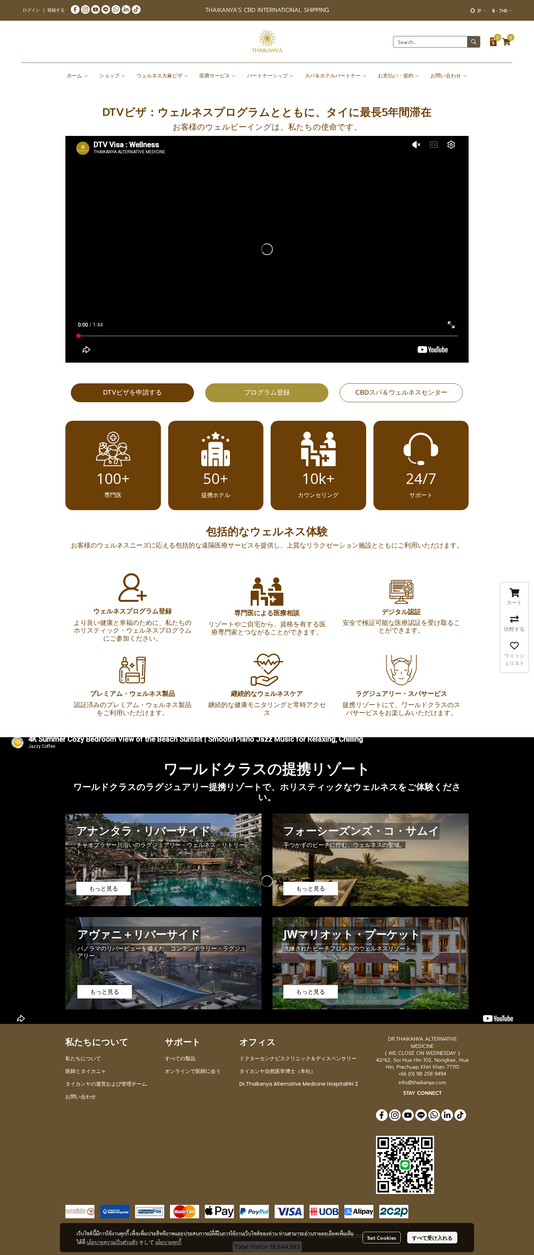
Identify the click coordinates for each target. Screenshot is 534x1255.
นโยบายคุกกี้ (168, 1242)
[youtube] (95, 9)
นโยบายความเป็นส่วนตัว (112, 1242)
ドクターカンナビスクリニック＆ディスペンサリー (297, 1058)
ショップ (110, 75)
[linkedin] (126, 9)
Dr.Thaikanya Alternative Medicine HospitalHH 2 (298, 1083)
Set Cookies (381, 1237)
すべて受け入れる (432, 1237)
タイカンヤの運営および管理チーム (106, 1083)
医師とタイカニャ (85, 1071)
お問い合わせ (80, 1096)
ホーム (75, 75)
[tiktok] (136, 9)
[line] (105, 9)
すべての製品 (180, 1058)
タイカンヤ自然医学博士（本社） (277, 1071)
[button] (478, 10)
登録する (56, 10)
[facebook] (75, 9)
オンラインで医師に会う (193, 1071)
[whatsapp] (116, 9)
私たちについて (83, 1058)
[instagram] (85, 9)
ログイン (31, 10)
